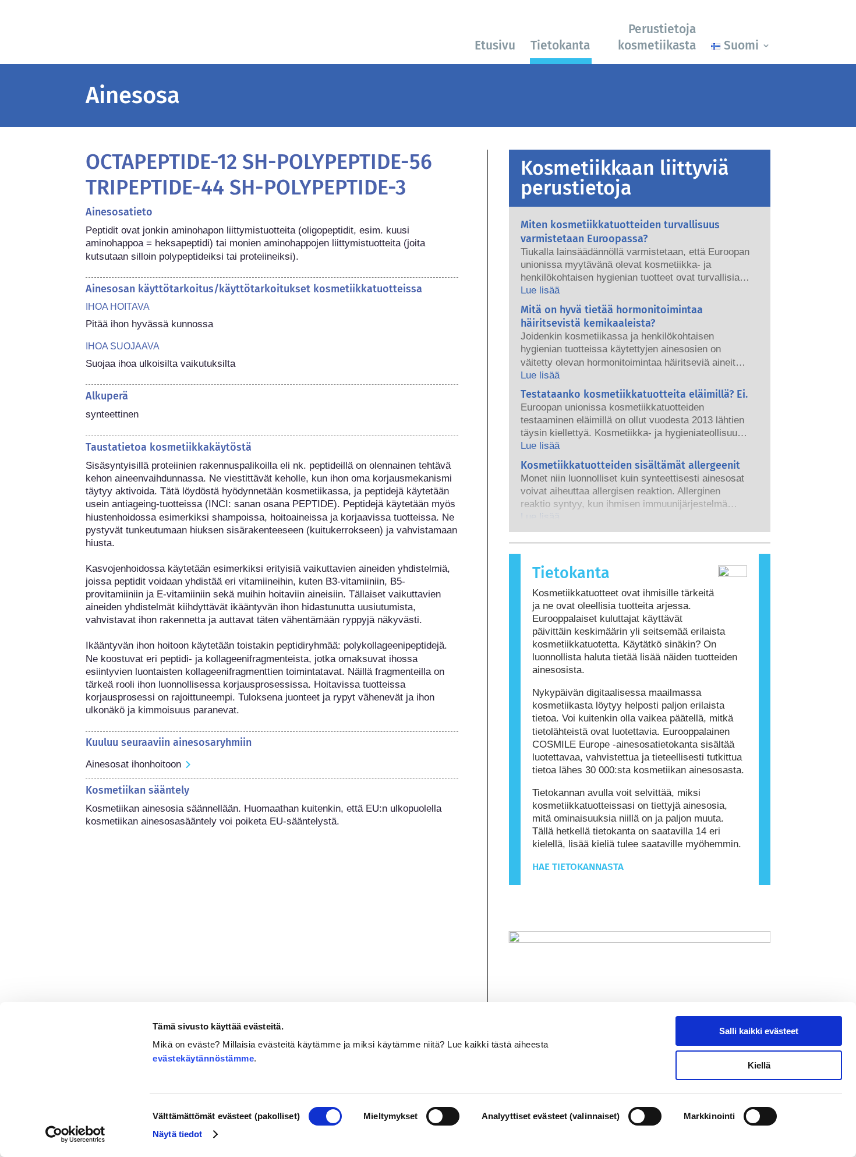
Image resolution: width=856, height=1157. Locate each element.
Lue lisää (540, 290)
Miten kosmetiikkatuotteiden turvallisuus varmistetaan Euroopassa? (620, 231)
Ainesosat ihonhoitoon (133, 764)
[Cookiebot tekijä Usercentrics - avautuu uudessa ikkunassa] (75, 1134)
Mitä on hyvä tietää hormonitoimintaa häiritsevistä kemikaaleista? (612, 316)
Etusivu (495, 45)
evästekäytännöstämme (203, 1058)
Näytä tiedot (177, 1134)
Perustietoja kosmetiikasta (657, 37)
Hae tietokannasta (578, 867)
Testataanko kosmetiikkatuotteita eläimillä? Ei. (634, 394)
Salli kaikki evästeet (758, 1031)
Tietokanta (560, 45)
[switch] (442, 1116)
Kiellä (759, 1065)
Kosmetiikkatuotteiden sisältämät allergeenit (630, 465)
